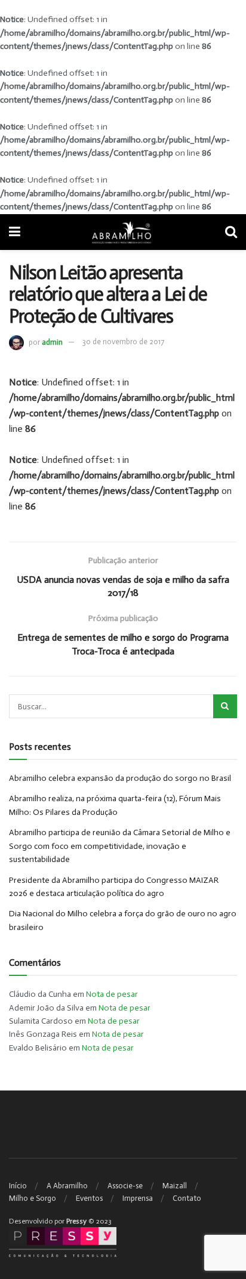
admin (52, 341)
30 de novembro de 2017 (123, 341)
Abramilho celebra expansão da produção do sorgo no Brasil (120, 778)
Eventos (89, 1198)
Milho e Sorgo (32, 1198)
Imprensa (137, 1198)
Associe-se (125, 1185)
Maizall (174, 1185)
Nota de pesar (112, 994)
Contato (187, 1198)
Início (18, 1185)
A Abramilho (67, 1185)
